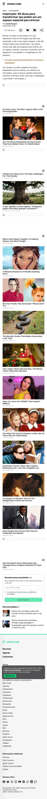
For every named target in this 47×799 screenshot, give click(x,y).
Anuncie (6, 757)
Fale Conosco (8, 760)
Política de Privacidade (12, 670)
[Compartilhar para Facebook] (34, 30)
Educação (7, 704)
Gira (4, 719)
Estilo (5, 710)
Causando (7, 692)
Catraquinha (14, 11)
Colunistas (8, 657)
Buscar (5, 664)
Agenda (6, 653)
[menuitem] (23, 650)
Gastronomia (8, 716)
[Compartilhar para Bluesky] (28, 30)
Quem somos (8, 763)
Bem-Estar (7, 683)
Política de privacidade (12, 766)
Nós (4, 728)
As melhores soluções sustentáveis (17, 680)
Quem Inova (7, 737)
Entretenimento (9, 707)
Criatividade (8, 698)
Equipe (5, 769)
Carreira (6, 686)
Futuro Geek (8, 713)
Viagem (6, 743)
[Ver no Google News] (10, 30)
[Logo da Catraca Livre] (12, 4)
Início (5, 11)
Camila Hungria (11, 24)
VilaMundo (7, 746)
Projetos (6, 734)
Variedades (7, 740)
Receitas (7, 649)
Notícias (6, 731)
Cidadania (7, 695)
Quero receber (23, 600)
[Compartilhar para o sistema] (41, 30)
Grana (5, 722)
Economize (7, 701)
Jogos (5, 725)
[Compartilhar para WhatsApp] (21, 30)
